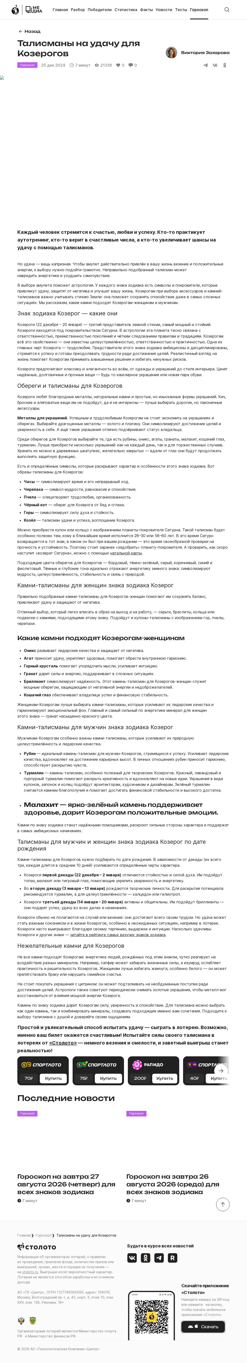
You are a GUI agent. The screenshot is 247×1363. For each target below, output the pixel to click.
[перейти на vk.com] (132, 1258)
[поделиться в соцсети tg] (205, 65)
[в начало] (223, 1204)
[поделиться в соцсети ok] (225, 65)
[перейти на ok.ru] (146, 1258)
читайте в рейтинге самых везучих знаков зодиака (117, 934)
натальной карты (126, 553)
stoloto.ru (30, 1272)
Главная (24, 1235)
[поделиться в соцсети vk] (215, 65)
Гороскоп (44, 1235)
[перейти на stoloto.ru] (15, 9)
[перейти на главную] (34, 9)
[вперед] (221, 1071)
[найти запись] (227, 9)
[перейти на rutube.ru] (173, 1258)
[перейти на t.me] (159, 1258)
